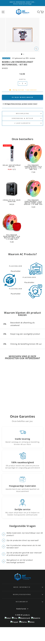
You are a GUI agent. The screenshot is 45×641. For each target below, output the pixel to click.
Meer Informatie (22, 587)
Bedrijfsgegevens (22, 594)
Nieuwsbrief (22, 602)
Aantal (22, 79)
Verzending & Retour (22, 118)
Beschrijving (22, 113)
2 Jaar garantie (22, 123)
